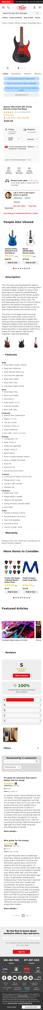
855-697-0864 (19, 206)
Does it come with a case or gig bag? (21, 83)
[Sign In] (34, 7)
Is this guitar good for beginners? (21, 79)
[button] (21, 277)
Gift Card (4, 972)
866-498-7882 (11, 960)
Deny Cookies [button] (11, 1007)
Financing (27, 972)
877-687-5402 (31, 960)
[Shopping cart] (39, 7)
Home (4, 23)
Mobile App (38, 972)
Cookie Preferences (25, 1003)
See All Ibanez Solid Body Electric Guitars (21, 213)
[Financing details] (37, 147)
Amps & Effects (16, 18)
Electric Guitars (21, 23)
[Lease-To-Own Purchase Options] (29, 159)
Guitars (5, 18)
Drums (37, 18)
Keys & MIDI (28, 18)
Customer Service (16, 972)
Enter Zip (30, 139)
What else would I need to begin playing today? (21, 89)
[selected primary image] (21, 45)
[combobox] (13, 767)
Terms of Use (12, 1003)
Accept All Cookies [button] (31, 1007)
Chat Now (32, 206)
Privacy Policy (23, 996)
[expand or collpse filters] (38, 748)
